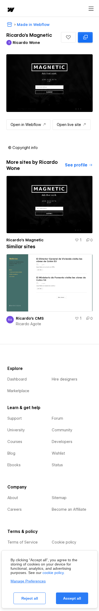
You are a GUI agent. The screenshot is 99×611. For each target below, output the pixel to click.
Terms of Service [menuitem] (22, 542)
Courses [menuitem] (14, 442)
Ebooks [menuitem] (14, 465)
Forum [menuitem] (57, 418)
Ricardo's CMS (30, 318)
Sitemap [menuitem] (59, 498)
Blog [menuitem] (11, 453)
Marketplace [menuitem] (18, 391)
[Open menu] (91, 8)
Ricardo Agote (28, 324)
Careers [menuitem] (14, 509)
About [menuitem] (12, 498)
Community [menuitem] (62, 430)
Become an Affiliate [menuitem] (69, 509)
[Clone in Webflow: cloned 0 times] (85, 37)
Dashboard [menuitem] (17, 379)
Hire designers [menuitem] (64, 379)
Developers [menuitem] (62, 442)
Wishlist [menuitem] (58, 453)
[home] (10, 10)
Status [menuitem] (57, 465)
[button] (68, 37)
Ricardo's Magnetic (25, 240)
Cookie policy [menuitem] (64, 542)
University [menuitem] (16, 430)
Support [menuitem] (14, 418)
